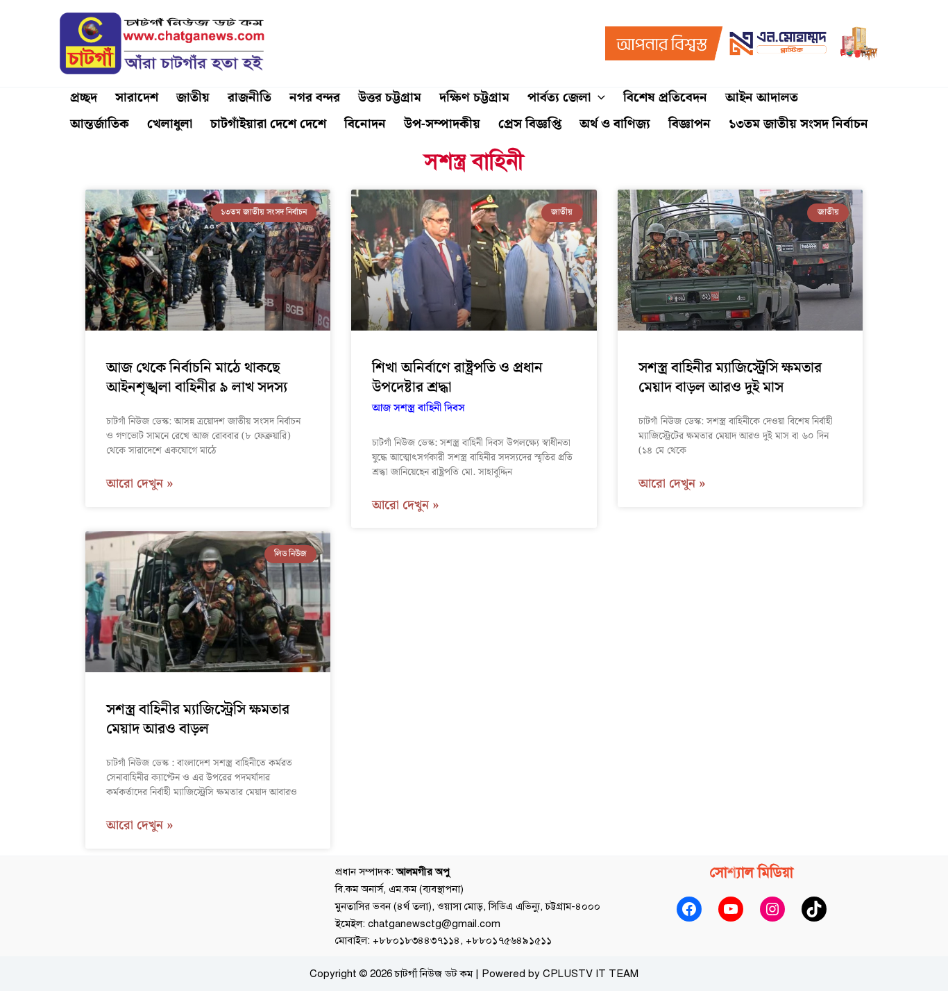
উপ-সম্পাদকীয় (442, 124)
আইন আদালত (761, 98)
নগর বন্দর (314, 98)
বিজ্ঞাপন (689, 124)
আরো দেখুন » (139, 484)
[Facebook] (689, 909)
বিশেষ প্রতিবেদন (665, 98)
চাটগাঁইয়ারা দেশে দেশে (268, 124)
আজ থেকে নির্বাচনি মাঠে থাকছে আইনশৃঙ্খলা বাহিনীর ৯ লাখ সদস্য (196, 377)
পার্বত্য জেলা (559, 98)
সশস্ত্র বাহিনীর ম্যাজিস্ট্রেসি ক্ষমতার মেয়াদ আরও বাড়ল (197, 719)
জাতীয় (193, 98)
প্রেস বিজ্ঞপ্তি (529, 124)
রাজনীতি (249, 98)
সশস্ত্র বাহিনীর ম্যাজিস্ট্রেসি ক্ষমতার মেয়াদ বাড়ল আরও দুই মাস (730, 377)
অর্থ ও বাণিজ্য (614, 124)
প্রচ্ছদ (83, 98)
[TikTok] (814, 909)
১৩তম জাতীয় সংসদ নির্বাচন (798, 124)
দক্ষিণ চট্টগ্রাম (474, 98)
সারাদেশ (136, 98)
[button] (598, 98)
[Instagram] (772, 909)
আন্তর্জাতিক (99, 124)
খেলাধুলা (169, 124)
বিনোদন (365, 124)
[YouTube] (730, 909)
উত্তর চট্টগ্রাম (389, 98)
